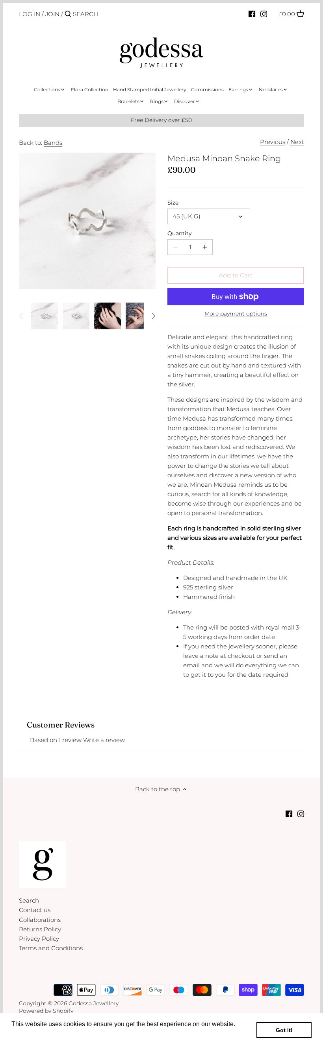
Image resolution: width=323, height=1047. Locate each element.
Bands (53, 142)
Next (297, 142)
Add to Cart (235, 275)
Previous (272, 142)
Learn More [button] (29, 1034)
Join (52, 14)
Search (29, 900)
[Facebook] (252, 13)
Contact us (34, 910)
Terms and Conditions (51, 948)
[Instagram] (263, 13)
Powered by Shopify (46, 1011)
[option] (44, 316)
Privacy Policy (39, 938)
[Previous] (21, 316)
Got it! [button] (284, 1030)
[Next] (153, 316)
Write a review (104, 740)
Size (172, 202)
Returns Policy (40, 929)
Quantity (179, 233)
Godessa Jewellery (94, 1003)
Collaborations (40, 919)
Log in (29, 14)
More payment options (235, 314)
